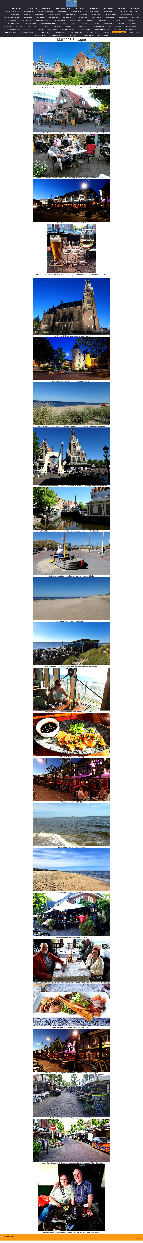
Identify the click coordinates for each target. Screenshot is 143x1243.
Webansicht (139, 1238)
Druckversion (6, 1236)
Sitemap (13, 1236)
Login (140, 1236)
